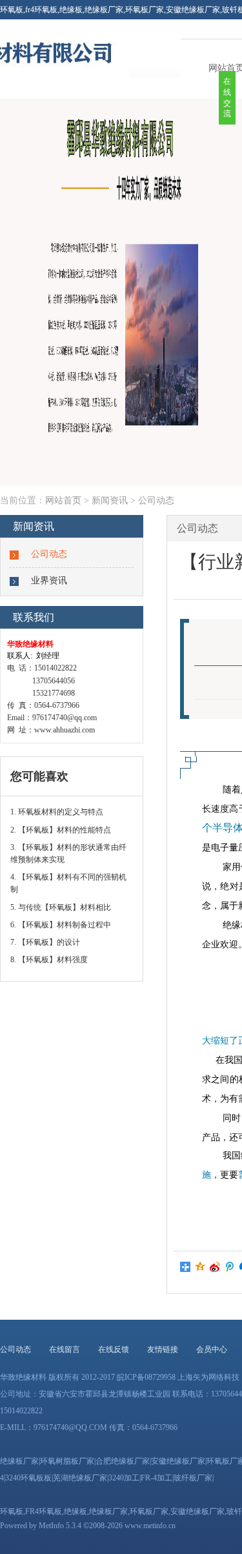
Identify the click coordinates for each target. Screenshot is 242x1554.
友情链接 (162, 1349)
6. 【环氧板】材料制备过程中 (60, 924)
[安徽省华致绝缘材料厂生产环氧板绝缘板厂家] (64, 74)
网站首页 (63, 500)
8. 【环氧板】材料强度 (49, 959)
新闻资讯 (110, 500)
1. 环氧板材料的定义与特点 (56, 811)
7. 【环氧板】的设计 (45, 942)
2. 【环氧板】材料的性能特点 (60, 829)
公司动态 (156, 500)
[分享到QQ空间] (200, 1267)
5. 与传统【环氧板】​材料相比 (60, 907)
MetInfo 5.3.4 (60, 1525)
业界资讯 (49, 580)
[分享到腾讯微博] (230, 1267)
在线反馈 (113, 1349)
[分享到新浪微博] (215, 1267)
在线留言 (64, 1349)
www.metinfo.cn (150, 1525)
